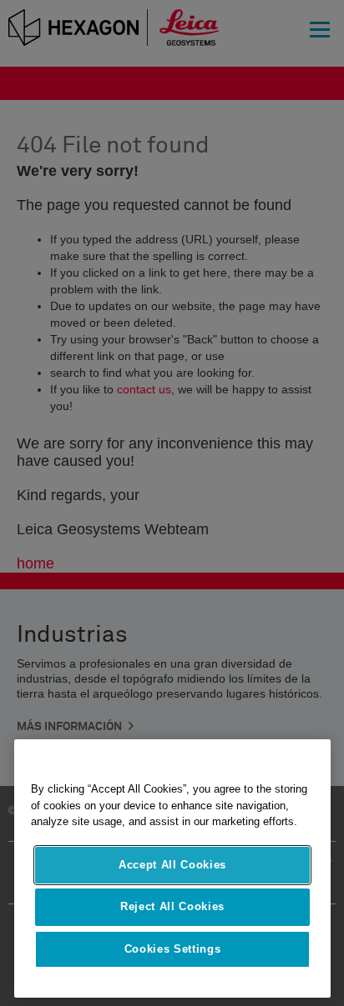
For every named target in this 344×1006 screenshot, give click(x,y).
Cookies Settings (172, 949)
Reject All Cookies (172, 906)
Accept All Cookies (172, 864)
